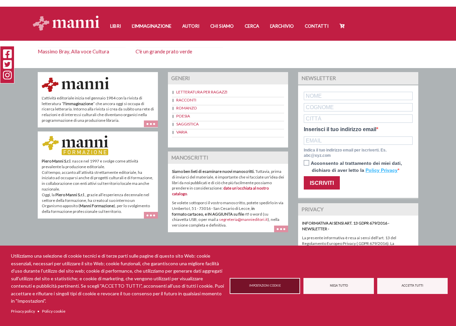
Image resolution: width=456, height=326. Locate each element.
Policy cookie (53, 311)
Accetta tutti (412, 285)
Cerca (252, 26)
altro (153, 218)
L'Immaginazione (151, 26)
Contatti (316, 26)
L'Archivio (282, 26)
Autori (190, 26)
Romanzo (186, 107)
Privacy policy (23, 311)
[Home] (68, 17)
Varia (181, 131)
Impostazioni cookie (265, 285)
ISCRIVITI (322, 183)
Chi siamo (222, 26)
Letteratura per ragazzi (201, 91)
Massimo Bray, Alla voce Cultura (73, 51)
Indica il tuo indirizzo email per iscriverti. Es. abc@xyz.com (345, 153)
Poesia (183, 115)
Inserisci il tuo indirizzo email (340, 129)
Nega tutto (339, 285)
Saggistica (187, 123)
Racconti (186, 99)
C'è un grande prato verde (164, 51)
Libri (115, 26)
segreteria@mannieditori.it (243, 219)
